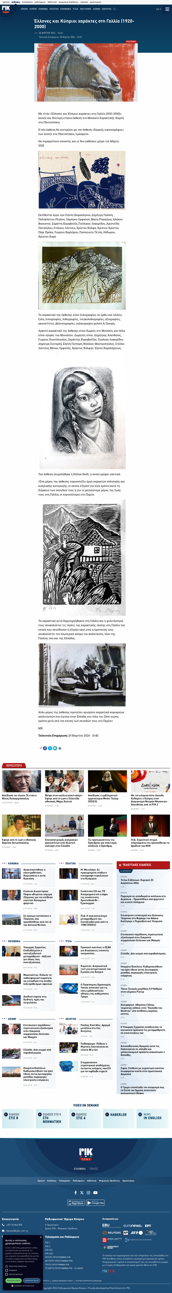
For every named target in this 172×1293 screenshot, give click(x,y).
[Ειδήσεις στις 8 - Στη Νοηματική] (52, 1118)
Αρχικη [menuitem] (24, 9)
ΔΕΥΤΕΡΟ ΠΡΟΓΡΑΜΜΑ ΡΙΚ (59, 1261)
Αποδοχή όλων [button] (13, 1281)
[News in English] (152, 1118)
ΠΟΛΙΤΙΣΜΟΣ (131, 42)
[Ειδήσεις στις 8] (18, 1118)
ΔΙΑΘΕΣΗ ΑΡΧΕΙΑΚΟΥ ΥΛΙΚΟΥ (62, 1281)
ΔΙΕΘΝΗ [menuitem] (96, 9)
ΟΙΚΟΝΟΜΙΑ (14, 941)
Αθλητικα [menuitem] (107, 9)
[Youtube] (95, 1193)
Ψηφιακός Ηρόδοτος (109, 1181)
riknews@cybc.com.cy (17, 1231)
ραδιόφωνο (40, 2)
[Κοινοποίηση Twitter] (50, 748)
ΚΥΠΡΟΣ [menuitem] (33, 9)
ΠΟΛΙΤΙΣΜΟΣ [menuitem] (85, 9)
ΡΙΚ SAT (49, 1254)
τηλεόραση (27, 2)
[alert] (23, 1262)
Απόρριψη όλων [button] (31, 1281)
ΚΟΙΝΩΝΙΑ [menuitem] (43, 9)
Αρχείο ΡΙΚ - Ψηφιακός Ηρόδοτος (61, 1229)
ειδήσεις (16, 2)
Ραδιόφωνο (79, 1181)
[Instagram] (88, 1193)
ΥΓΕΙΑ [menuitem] (75, 9)
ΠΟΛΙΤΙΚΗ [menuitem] (54, 9)
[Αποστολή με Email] (55, 748)
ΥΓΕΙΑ (68, 941)
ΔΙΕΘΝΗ (12, 1019)
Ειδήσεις (51, 1181)
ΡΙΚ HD (48, 1250)
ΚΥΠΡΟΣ (124, 877)
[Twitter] (82, 1193)
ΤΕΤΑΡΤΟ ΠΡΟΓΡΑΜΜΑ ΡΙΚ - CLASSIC (64, 1268)
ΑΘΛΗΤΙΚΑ (70, 1019)
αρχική (6, 2)
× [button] (41, 1237)
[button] (6, 1266)
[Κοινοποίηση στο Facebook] (45, 748)
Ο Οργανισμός (52, 1225)
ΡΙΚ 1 (47, 1243)
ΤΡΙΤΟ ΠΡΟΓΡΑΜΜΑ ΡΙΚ (57, 1265)
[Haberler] (119, 1118)
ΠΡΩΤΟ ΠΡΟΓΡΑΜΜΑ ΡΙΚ (58, 1257)
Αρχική (41, 1181)
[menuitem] (114, 9)
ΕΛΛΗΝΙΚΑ (80, 1169)
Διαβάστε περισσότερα (25, 1261)
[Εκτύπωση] (59, 748)
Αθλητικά (91, 1181)
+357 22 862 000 (14, 1225)
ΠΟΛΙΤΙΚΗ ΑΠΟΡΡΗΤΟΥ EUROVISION (89, 1281)
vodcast (84, 2)
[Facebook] (76, 1193)
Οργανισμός (129, 1181)
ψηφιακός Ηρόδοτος (68, 2)
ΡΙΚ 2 (47, 1246)
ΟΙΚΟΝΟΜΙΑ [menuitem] (65, 9)
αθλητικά (52, 2)
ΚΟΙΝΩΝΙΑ (13, 863)
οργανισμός (95, 2)
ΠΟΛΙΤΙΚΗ (70, 863)
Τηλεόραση (64, 1181)
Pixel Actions (116, 1288)
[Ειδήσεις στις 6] (85, 1118)
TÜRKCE (93, 1169)
